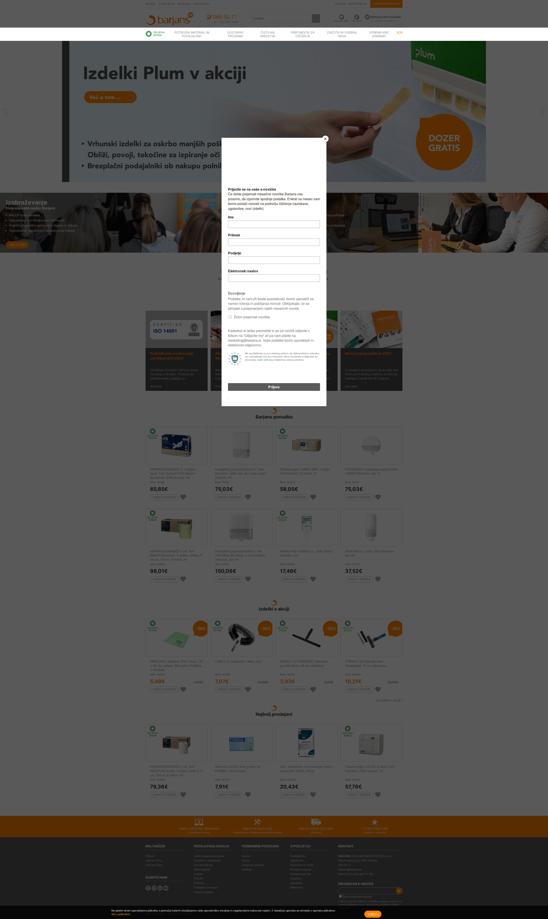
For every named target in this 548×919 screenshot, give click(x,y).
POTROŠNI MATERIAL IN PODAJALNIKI (191, 34)
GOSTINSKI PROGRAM (235, 34)
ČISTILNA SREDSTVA (267, 34)
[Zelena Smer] (155, 34)
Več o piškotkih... (121, 914)
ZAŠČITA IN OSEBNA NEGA (342, 34)
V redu (373, 914)
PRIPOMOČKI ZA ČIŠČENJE (302, 34)
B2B (399, 32)
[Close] (325, 139)
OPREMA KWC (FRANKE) (379, 34)
